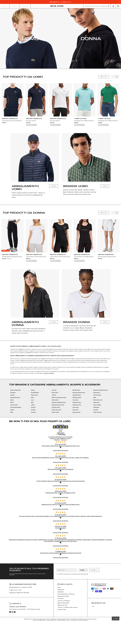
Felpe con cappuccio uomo (59, 397)
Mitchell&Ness (35, 392)
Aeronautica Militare (15, 407)
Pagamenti (61, 589)
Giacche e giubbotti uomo (59, 402)
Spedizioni (61, 591)
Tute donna (76, 407)
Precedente (57, 440)
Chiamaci (12, 606)
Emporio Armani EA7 (15, 390)
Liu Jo (32, 399)
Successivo (64, 440)
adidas (12, 409)
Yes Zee (54, 390)
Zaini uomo (75, 409)
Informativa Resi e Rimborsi (66, 594)
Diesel (12, 402)
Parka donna (96, 392)
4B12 (32, 402)
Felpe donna (55, 399)
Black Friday (55, 392)
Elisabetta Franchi (15, 397)
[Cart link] (118, 6)
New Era (33, 407)
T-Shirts (54, 394)
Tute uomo (75, 399)
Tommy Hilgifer (97, 404)
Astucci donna (76, 412)
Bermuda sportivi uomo (58, 404)
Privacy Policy (62, 609)
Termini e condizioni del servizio (67, 607)
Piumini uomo (34, 394)
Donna (14, 6)
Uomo (5, 6)
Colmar (33, 404)
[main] (60, 285)
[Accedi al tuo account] (113, 6)
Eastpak (33, 409)
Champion (13, 392)
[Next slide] (116, 76)
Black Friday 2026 (63, 603)
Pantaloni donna (77, 397)
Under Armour (14, 404)
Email (17, 606)
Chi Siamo (61, 598)
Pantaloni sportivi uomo (79, 392)
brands (25, 6)
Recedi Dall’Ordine (63, 596)
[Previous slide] (112, 76)
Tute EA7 (95, 409)
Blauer (12, 399)
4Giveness (96, 407)
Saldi (94, 397)
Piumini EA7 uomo (97, 399)
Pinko (32, 397)
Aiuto (59, 587)
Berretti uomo (76, 390)
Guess (33, 390)
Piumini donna (55, 412)
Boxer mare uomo (56, 409)
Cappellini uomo (77, 394)
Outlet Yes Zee (97, 412)
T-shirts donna (97, 394)
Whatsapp (23, 606)
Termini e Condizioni (64, 600)
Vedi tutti (103, 76)
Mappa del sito (62, 605)
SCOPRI (53, 186)
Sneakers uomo (77, 404)
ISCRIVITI (94, 570)
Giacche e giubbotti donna (100, 390)
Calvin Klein (96, 402)
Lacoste (12, 394)
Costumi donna (56, 407)
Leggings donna (77, 402)
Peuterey (33, 412)
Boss (11, 412)
